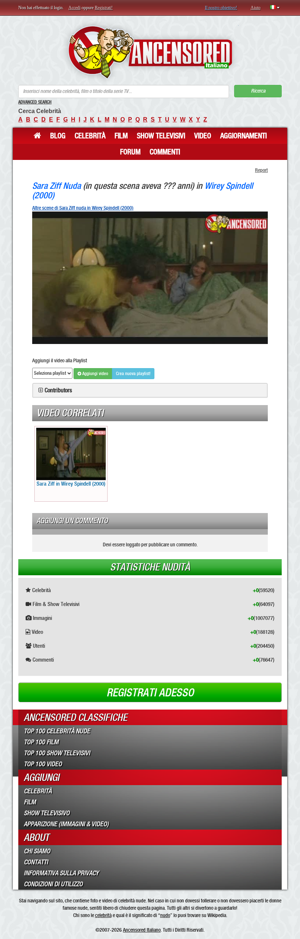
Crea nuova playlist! (133, 373)
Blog (57, 135)
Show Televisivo (47, 813)
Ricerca (258, 91)
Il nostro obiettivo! (221, 7)
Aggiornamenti (243, 135)
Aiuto (255, 7)
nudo (165, 915)
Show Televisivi (161, 135)
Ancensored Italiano (142, 930)
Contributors (58, 390)
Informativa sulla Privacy (61, 873)
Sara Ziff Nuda (56, 185)
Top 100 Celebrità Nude (57, 731)
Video (202, 135)
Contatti (36, 862)
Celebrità (90, 135)
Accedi (74, 7)
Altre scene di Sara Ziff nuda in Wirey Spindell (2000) (83, 208)
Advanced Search (35, 102)
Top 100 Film (41, 742)
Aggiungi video (94, 373)
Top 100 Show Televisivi (57, 753)
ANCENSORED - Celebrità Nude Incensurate (150, 52)
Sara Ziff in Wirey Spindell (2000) (71, 483)
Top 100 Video (43, 764)
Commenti (165, 152)
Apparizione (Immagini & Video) (66, 824)
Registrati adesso (150, 693)
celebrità (103, 915)
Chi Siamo (37, 851)
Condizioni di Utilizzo (53, 884)
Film (121, 135)
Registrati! (104, 7)
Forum (130, 152)
